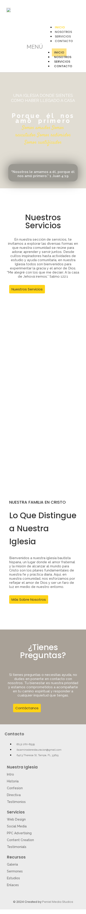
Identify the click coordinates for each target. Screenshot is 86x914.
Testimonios (16, 802)
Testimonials (16, 847)
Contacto (64, 41)
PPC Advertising (19, 833)
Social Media (17, 826)
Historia (13, 781)
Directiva (14, 795)
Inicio (59, 52)
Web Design (16, 819)
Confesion (15, 788)
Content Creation (20, 840)
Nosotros (62, 57)
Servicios (62, 61)
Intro (10, 774)
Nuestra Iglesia (22, 767)
